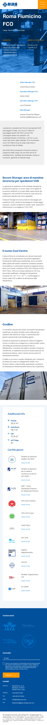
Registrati (8, 675)
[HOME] (11, 4)
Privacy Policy (23, 669)
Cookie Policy (19, 719)
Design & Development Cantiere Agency (24, 720)
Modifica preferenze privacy (32, 719)
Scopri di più (25, 463)
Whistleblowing (7, 720)
